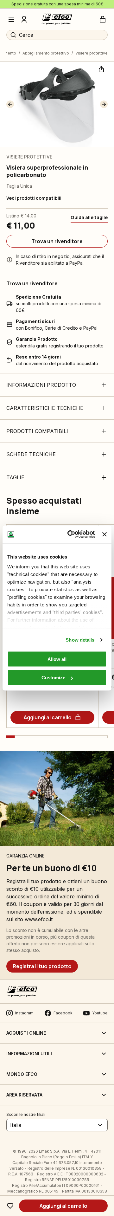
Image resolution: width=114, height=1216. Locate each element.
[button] (10, 104)
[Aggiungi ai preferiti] (10, 1206)
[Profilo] (24, 19)
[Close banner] (104, 534)
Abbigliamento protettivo (45, 53)
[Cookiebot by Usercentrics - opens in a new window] (70, 534)
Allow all (57, 659)
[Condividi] (101, 68)
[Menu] (11, 19)
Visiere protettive (91, 53)
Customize (53, 677)
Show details (80, 640)
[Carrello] (103, 19)
